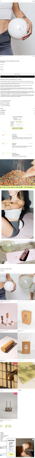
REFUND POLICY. (3, 436)
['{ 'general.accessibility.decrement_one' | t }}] (0, 71)
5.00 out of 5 (20, 118)
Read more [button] (14, 139)
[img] (14, 134)
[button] (32, 1)
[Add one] (3, 71)
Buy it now (17, 76)
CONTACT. (2, 433)
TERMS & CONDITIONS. (4, 435)
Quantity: (1, 69)
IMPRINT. (1, 437)
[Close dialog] (33, 439)
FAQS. (1, 439)
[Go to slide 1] (0, 56)
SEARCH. (2, 432)
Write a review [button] (17, 128)
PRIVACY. (2, 438)
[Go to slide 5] (3, 56)
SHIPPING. (2, 434)
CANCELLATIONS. (3, 440)
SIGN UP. (11, 454)
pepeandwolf (4, 453)
